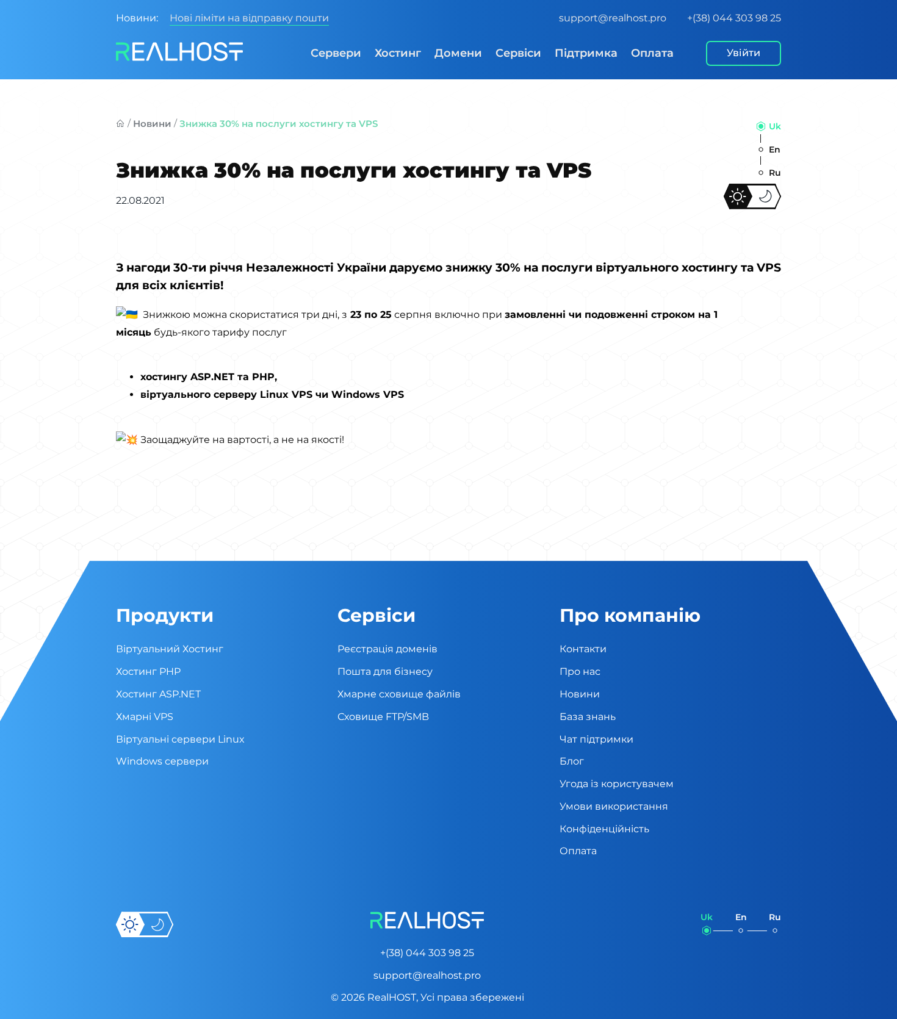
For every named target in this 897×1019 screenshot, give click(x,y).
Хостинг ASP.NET (158, 694)
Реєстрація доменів (387, 649)
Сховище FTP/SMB (383, 716)
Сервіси (518, 53)
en (774, 149)
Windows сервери (162, 761)
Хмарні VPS (144, 716)
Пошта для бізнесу (385, 671)
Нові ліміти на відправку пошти (249, 18)
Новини (152, 123)
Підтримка (586, 53)
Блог (572, 761)
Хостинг (398, 53)
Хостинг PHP (148, 671)
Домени (458, 53)
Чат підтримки (596, 739)
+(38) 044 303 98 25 (734, 18)
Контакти (583, 649)
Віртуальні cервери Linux (180, 739)
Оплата (652, 53)
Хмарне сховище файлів (399, 694)
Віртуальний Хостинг (169, 649)
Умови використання (614, 806)
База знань (588, 716)
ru (775, 172)
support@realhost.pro (612, 18)
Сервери (336, 53)
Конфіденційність (604, 829)
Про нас (580, 671)
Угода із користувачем (617, 784)
